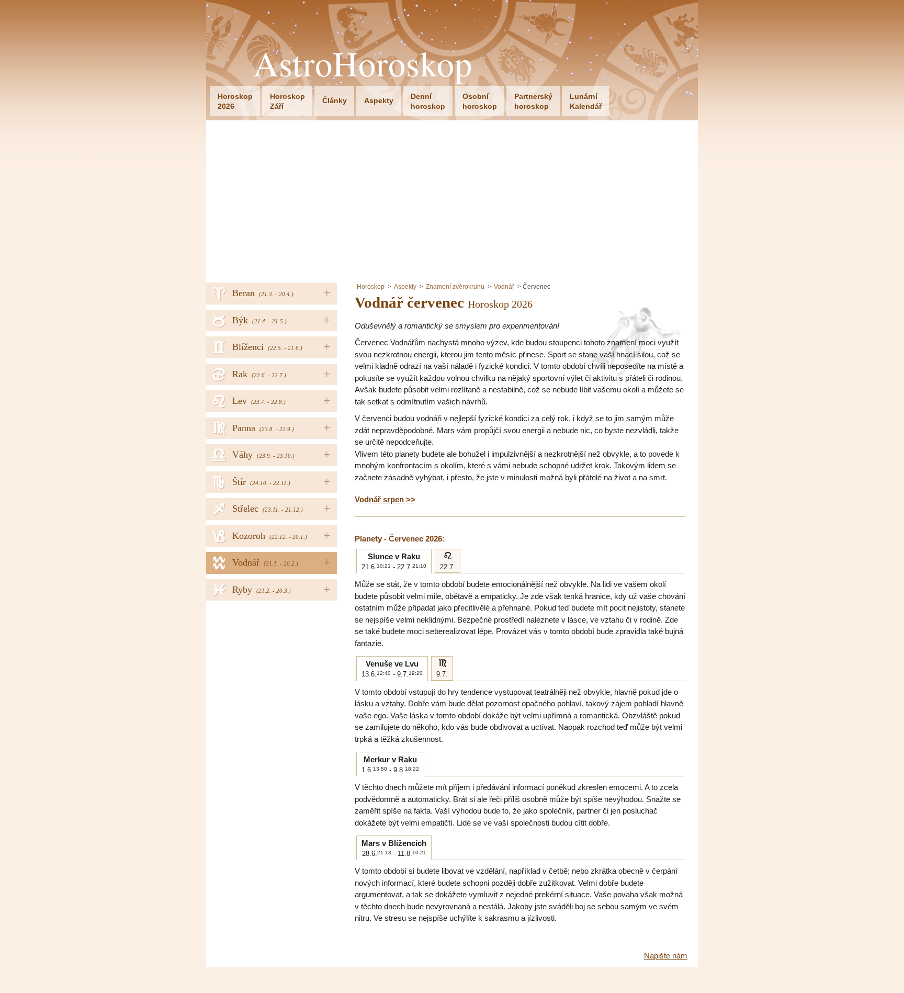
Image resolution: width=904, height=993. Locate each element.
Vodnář (504, 286)
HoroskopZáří (287, 101)
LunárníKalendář (586, 101)
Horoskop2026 (235, 101)
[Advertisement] (452, 199)
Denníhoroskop (428, 101)
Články (334, 100)
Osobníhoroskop (479, 101)
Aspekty (378, 100)
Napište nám (665, 955)
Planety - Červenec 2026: (400, 538)
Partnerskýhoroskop (533, 101)
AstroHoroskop (362, 63)
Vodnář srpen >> (385, 499)
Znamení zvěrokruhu (455, 286)
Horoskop (371, 286)
